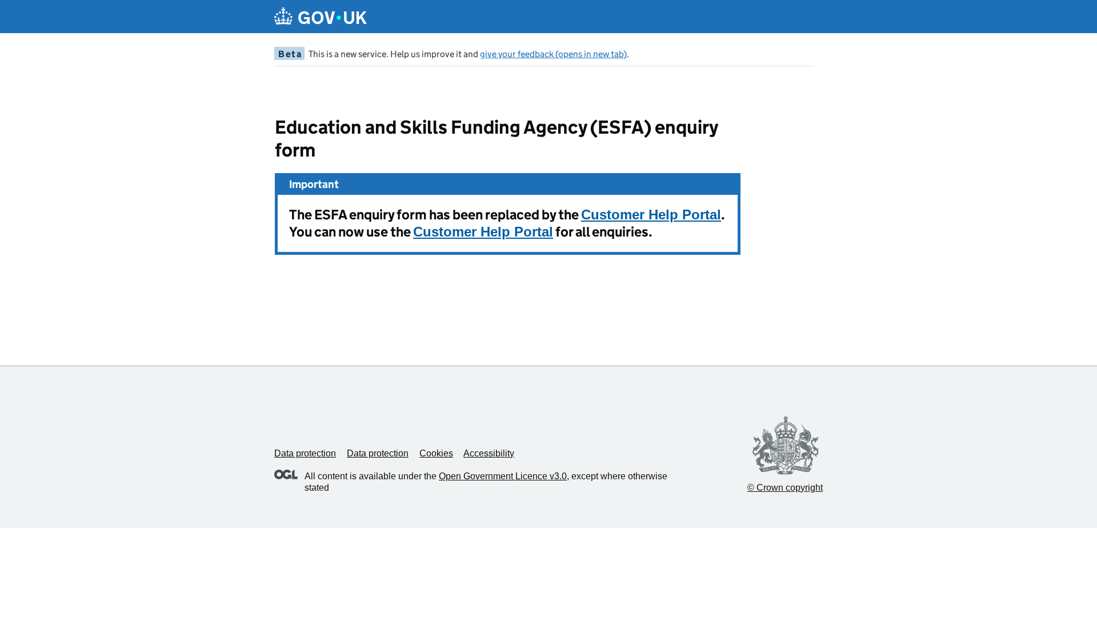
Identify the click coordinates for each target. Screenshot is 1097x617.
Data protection (305, 453)
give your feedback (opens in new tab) (553, 54)
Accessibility (488, 453)
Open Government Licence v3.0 (503, 476)
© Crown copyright (785, 487)
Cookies (436, 453)
